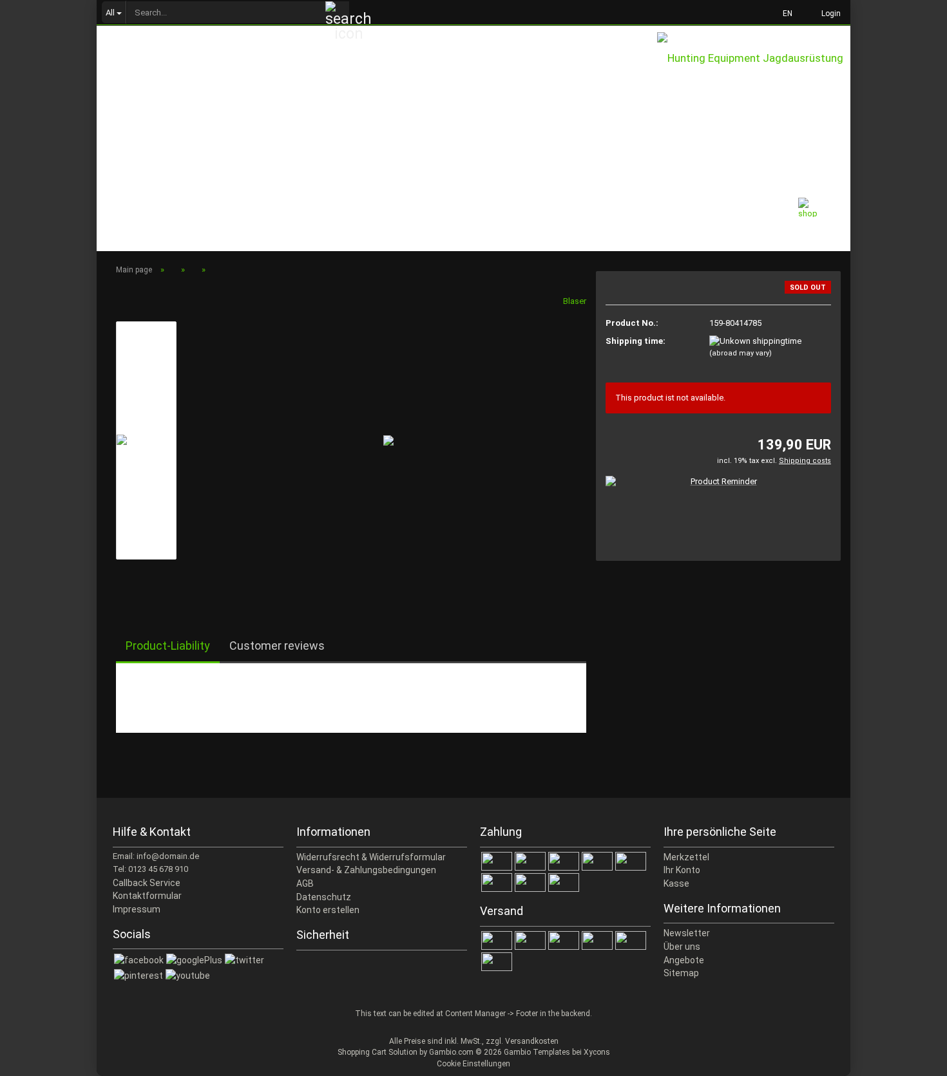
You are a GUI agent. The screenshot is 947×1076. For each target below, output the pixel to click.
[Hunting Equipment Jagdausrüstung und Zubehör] (753, 70)
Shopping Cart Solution (377, 1052)
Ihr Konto (682, 870)
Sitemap (681, 973)
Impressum (136, 909)
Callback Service (146, 883)
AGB (305, 883)
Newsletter (687, 933)
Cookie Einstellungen (473, 1063)
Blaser (574, 301)
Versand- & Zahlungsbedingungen (366, 870)
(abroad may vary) (740, 353)
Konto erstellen (327, 910)
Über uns (682, 946)
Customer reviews (277, 645)
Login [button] (829, 13)
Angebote (684, 960)
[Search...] (337, 12)
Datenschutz (323, 897)
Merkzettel (686, 857)
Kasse (676, 883)
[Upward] (911, 1056)
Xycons (597, 1052)
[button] (783, 13)
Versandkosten (532, 1041)
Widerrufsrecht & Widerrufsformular (371, 857)
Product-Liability (168, 645)
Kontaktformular (147, 896)
